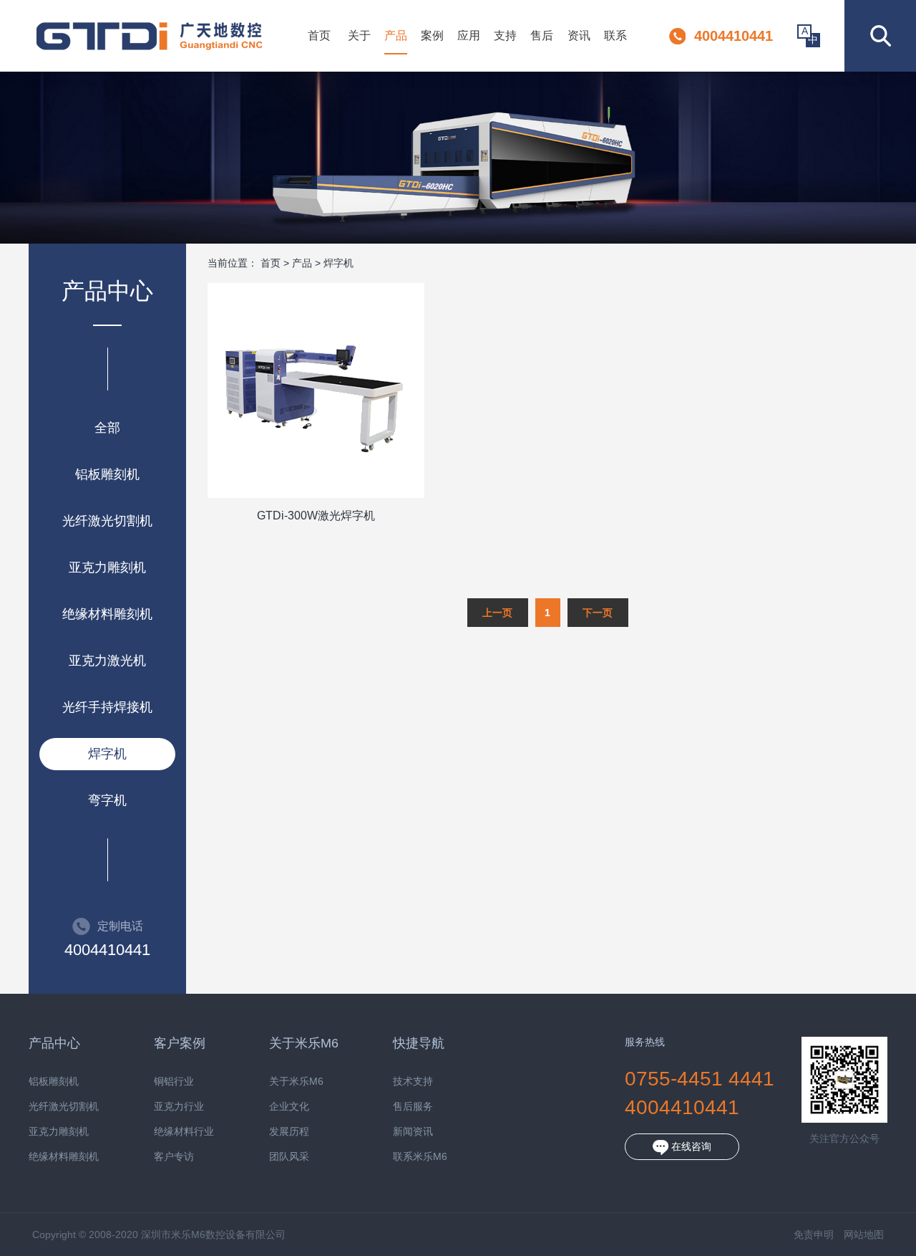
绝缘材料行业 (184, 1131)
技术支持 (413, 1081)
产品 (395, 35)
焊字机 (107, 754)
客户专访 (174, 1156)
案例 (432, 35)
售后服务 (413, 1106)
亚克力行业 (179, 1106)
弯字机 (107, 800)
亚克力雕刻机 (107, 567)
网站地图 (864, 1234)
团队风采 (289, 1156)
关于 (359, 35)
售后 (541, 35)
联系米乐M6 (420, 1156)
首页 (319, 35)
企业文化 (289, 1106)
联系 (615, 35)
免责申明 (814, 1234)
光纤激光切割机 (107, 521)
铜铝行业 (174, 1081)
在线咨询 (689, 1146)
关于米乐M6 (296, 1081)
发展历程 (289, 1131)
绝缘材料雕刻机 (107, 614)
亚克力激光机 (107, 660)
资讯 (578, 35)
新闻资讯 (413, 1131)
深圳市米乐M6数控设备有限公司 (149, 36)
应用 (468, 35)
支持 (505, 35)
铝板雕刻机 (107, 474)
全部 (107, 428)
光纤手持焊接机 (107, 707)
